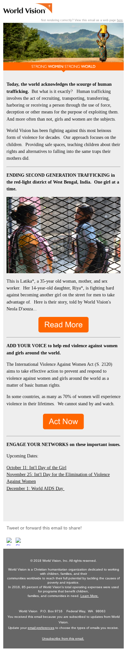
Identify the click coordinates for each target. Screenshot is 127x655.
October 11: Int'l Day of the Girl (36, 467)
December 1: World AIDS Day (35, 488)
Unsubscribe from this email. (63, 638)
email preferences (41, 628)
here (120, 20)
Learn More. (89, 596)
